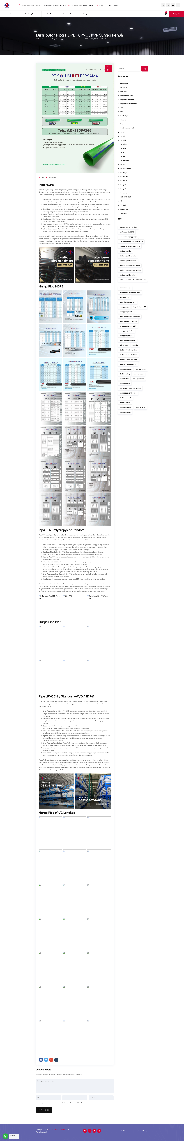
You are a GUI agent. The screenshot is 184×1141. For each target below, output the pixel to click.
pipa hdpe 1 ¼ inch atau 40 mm (128, 350)
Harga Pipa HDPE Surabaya (127, 340)
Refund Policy (142, 1131)
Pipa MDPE (123, 148)
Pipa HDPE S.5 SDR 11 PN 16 (128, 393)
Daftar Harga (123, 91)
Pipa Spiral (123, 185)
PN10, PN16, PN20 (125, 197)
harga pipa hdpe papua (126, 336)
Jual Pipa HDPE (124, 345)
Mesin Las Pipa (124, 116)
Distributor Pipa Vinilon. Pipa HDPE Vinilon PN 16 (132, 280)
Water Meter (123, 213)
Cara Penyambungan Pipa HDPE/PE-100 (131, 242)
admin (42, 178)
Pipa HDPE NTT (124, 379)
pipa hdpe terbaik (140, 407)
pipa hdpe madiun (141, 369)
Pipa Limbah (123, 144)
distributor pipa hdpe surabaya (128, 261)
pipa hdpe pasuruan (138, 379)
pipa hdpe (135, 345)
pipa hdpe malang (125, 374)
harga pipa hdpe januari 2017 (128, 326)
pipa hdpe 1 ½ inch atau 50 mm (128, 355)
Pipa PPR (122, 156)
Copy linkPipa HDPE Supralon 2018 (130, 246)
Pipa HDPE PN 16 (125, 383)
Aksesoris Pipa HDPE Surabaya (128, 227)
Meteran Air (123, 120)
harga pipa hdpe (124, 307)
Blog (85, 14)
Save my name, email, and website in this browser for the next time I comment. (63, 1103)
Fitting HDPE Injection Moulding (128, 104)
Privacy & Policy (121, 1131)
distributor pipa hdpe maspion (128, 256)
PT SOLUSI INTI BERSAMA (57, 1129)
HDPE (121, 112)
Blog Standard (124, 87)
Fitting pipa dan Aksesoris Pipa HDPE (130, 293)
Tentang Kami (30, 14)
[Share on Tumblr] (56, 1060)
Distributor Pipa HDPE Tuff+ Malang (130, 265)
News (121, 124)
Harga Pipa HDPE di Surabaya (128, 321)
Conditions (132, 1131)
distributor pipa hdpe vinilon (127, 275)
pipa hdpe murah (138, 374)
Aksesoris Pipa (124, 83)
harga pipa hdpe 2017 (139, 307)
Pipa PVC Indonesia (125, 168)
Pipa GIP (122, 132)
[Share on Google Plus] (51, 1060)
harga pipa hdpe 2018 (126, 312)
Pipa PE (122, 152)
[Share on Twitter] (46, 1060)
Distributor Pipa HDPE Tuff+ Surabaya (130, 270)
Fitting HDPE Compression (127, 100)
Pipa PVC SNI (124, 177)
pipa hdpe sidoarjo (125, 403)
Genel (121, 108)
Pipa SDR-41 (123, 181)
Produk (50, 14)
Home (12, 14)
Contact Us (67, 14)
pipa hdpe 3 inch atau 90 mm (128, 364)
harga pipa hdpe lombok (126, 331)
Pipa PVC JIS (123, 173)
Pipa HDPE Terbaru (125, 412)
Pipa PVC (122, 164)
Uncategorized (52, 178)
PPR (121, 201)
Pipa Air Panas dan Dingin (127, 128)
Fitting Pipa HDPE (124, 297)
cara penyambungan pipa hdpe (128, 237)
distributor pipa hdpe (125, 251)
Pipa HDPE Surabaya (125, 407)
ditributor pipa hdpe (125, 288)
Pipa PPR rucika (124, 160)
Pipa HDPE (123, 140)
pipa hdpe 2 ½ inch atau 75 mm (128, 360)
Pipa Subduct (123, 193)
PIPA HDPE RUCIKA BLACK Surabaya (130, 388)
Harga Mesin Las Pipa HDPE (127, 302)
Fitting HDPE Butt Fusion (126, 95)
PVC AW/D (123, 205)
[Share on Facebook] (41, 1060)
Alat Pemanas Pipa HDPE (127, 232)
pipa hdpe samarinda (125, 398)
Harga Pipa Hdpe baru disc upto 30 (130, 316)
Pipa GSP (122, 136)
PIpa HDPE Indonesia (125, 369)
